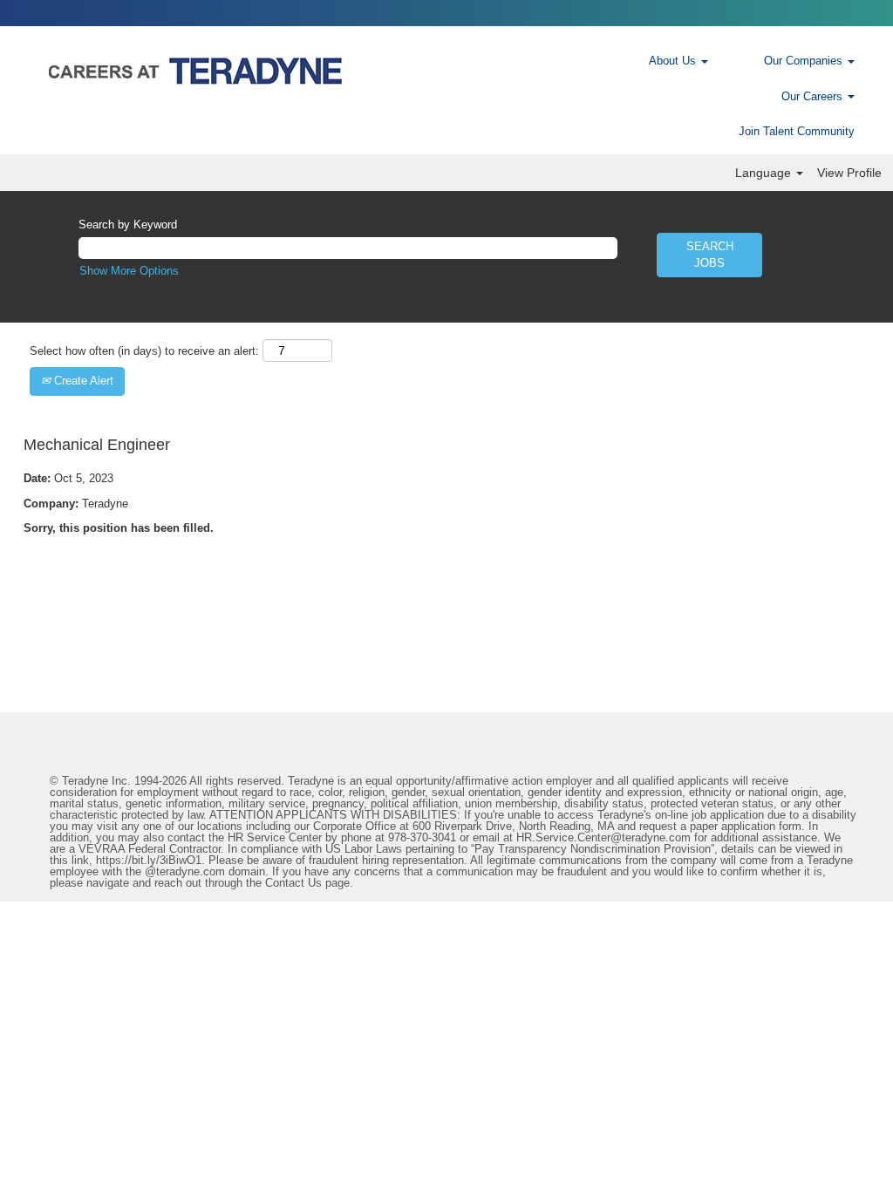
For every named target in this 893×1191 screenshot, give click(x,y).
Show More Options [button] (129, 270)
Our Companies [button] (805, 60)
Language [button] (764, 173)
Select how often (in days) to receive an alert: (144, 350)
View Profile (849, 173)
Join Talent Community (797, 131)
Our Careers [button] (813, 96)
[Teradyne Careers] (310, 70)
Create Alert (82, 380)
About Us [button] (674, 60)
